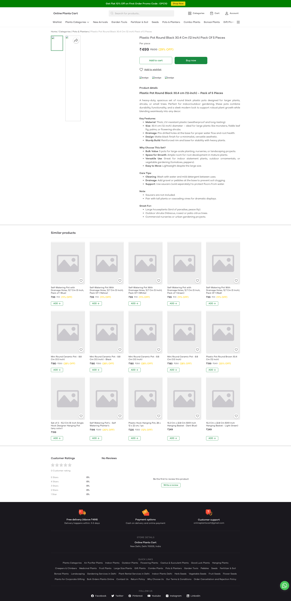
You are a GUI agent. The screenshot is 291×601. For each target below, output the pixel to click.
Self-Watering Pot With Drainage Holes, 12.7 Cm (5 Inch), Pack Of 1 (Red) (223, 290)
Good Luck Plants (200, 563)
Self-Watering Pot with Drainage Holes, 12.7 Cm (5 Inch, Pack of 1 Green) (183, 290)
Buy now (191, 60)
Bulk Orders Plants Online (100, 579)
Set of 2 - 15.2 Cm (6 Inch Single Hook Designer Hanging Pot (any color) (67, 426)
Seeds (155, 22)
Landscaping (78, 573)
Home (54, 31)
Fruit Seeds (215, 573)
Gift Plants (140, 568)
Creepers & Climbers (66, 568)
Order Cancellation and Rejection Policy (215, 579)
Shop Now (178, 3)
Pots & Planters (171, 22)
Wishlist (57, 22)
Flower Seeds (230, 573)
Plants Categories (75, 22)
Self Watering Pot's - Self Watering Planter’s (103, 424)
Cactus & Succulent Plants (175, 563)
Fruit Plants (105, 568)
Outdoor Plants (130, 563)
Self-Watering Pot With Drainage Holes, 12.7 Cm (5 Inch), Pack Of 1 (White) (145, 290)
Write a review (171, 485)
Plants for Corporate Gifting (70, 579)
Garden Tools (119, 22)
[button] (57, 43)
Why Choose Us (155, 579)
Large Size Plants (123, 568)
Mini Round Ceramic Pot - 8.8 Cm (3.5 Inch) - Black (105, 358)
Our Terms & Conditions (178, 579)
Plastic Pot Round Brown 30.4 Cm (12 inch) (221, 358)
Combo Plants (192, 22)
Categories (65, 31)
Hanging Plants (220, 563)
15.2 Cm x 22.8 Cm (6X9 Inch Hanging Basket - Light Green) (222, 424)
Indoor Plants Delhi (162, 573)
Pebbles (205, 568)
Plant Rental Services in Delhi (134, 573)
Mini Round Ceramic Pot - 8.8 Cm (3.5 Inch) (66, 358)
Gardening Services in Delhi (101, 573)
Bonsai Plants (212, 22)
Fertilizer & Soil (139, 22)
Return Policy (138, 579)
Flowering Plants (149, 563)
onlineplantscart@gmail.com (209, 523)
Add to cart (156, 60)
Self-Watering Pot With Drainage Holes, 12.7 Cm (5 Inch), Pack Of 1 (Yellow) (106, 290)
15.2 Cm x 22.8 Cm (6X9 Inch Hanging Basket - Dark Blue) (182, 424)
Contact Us (122, 579)
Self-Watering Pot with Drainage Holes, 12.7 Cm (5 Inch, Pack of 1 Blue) (67, 290)
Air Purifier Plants (93, 563)
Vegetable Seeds (197, 573)
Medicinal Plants (88, 568)
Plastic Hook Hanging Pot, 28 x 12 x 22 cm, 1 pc (145, 424)
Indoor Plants (112, 563)
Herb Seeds (180, 573)
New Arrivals (100, 22)
